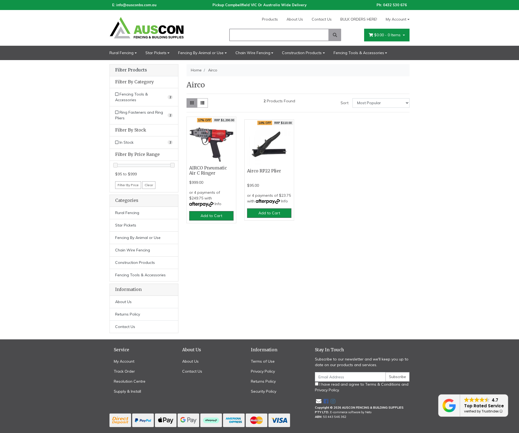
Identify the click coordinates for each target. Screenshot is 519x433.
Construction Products (302, 52)
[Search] (335, 35)
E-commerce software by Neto (351, 412)
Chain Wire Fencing (252, 52)
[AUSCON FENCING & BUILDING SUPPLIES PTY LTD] (156, 27)
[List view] (202, 103)
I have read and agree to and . (361, 387)
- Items (388, 34)
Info (218, 203)
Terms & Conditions (382, 384)
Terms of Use (263, 361)
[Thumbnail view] (192, 103)
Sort (344, 102)
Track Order (124, 371)
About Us (295, 19)
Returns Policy (127, 314)
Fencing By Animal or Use (201, 52)
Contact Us (322, 19)
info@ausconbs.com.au (136, 5)
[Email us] (318, 401)
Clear (149, 185)
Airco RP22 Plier (264, 170)
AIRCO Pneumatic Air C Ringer (208, 170)
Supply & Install (127, 391)
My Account (396, 19)
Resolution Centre (129, 381)
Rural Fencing (121, 52)
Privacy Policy (263, 371)
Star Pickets (156, 52)
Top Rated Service (484, 406)
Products (270, 19)
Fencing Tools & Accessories (359, 52)
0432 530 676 (395, 5)
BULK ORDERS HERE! (358, 19)
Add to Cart (211, 215)
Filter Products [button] (131, 70)
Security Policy (263, 391)
